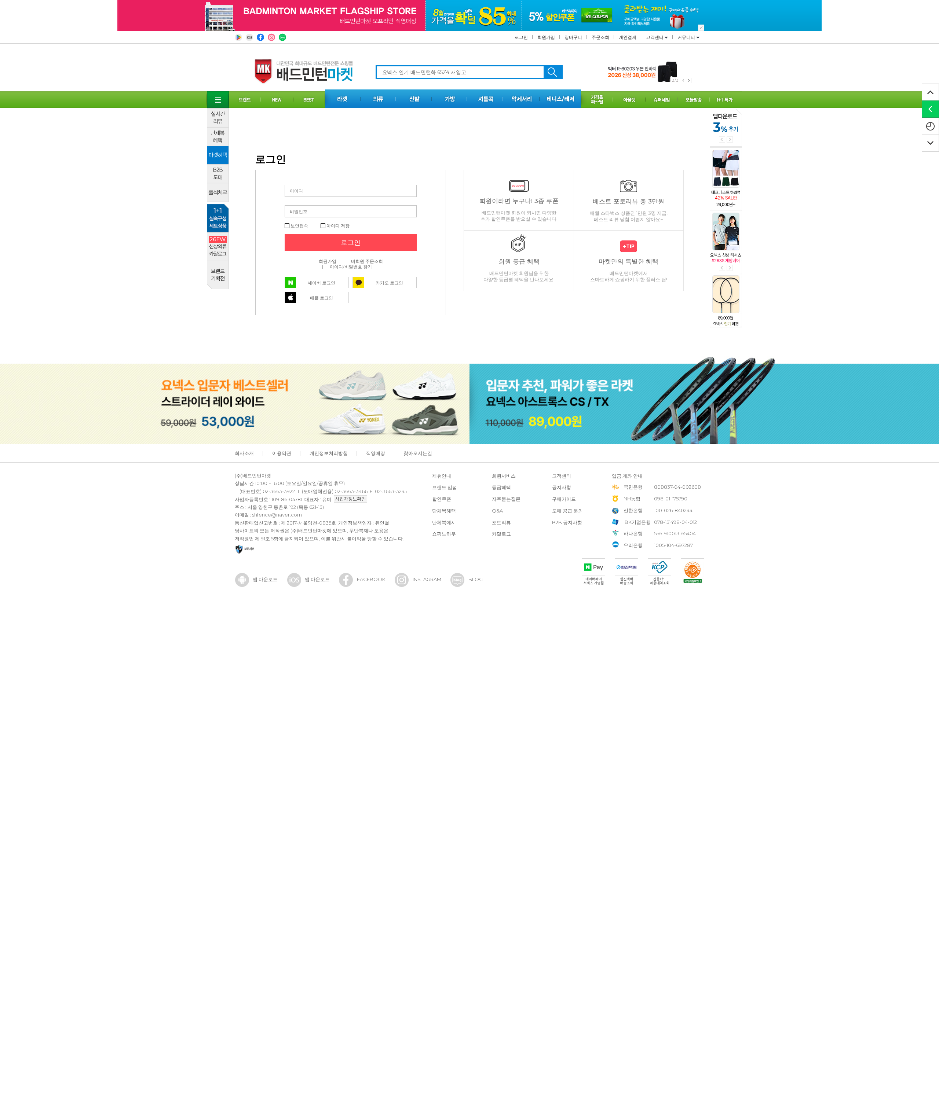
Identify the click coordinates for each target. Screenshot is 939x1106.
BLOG (475, 579)
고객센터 (655, 37)
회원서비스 (504, 476)
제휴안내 (441, 476)
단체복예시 (444, 522)
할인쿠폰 (441, 499)
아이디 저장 (337, 225)
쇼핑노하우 (444, 534)
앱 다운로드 (265, 579)
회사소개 (244, 453)
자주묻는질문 (506, 499)
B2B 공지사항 (567, 522)
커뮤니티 (686, 37)
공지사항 (561, 487)
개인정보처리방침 (329, 453)
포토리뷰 (501, 522)
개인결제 (627, 37)
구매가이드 (564, 499)
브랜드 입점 (444, 487)
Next (730, 139)
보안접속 (298, 225)
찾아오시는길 (417, 453)
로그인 (521, 37)
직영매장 (375, 453)
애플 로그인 (321, 298)
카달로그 (501, 534)
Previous (722, 139)
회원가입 (546, 37)
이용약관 (281, 453)
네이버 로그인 (321, 283)
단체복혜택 (444, 511)
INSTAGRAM (427, 579)
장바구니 (573, 37)
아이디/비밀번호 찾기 (351, 266)
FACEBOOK (371, 579)
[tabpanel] (649, 72)
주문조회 (600, 37)
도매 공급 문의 (567, 511)
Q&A (497, 511)
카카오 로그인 (389, 283)
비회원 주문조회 (367, 261)
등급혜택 (501, 487)
